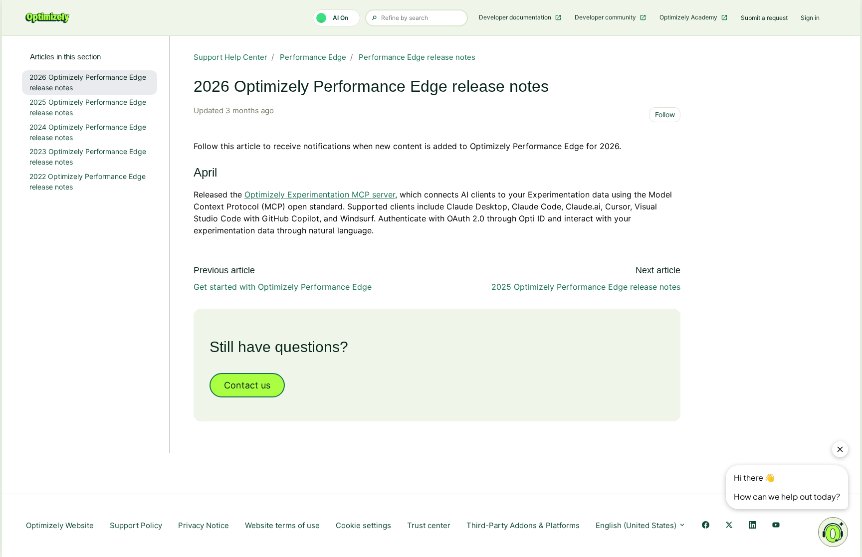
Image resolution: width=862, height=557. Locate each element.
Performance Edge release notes (417, 57)
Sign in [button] (810, 17)
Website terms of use (282, 525)
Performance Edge (313, 57)
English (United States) (637, 525)
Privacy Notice (203, 525)
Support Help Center (230, 57)
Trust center (428, 525)
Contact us (247, 385)
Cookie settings (363, 525)
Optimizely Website (60, 525)
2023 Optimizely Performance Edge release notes (87, 156)
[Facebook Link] (705, 526)
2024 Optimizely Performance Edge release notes (87, 132)
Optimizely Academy (689, 17)
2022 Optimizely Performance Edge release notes (87, 181)
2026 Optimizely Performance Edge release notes (87, 82)
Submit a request (764, 17)
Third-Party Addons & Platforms (523, 525)
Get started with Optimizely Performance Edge (283, 287)
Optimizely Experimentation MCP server (319, 194)
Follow (665, 114)
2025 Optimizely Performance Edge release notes (585, 287)
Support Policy (136, 525)
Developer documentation (516, 17)
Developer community (606, 17)
